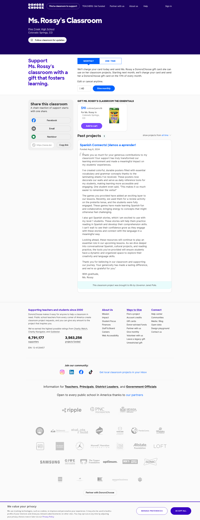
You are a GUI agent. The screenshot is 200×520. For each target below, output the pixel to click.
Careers (106, 332)
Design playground (160, 328)
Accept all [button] (180, 511)
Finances (106, 324)
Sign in (168, 6)
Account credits (134, 317)
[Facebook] (81, 372)
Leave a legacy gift (136, 339)
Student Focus (109, 321)
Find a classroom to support (63, 6)
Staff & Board (108, 328)
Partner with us (117, 6)
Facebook (52, 120)
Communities (157, 317)
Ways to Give (134, 309)
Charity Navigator (36, 331)
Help (145, 6)
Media (154, 321)
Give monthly (133, 332)
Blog (161, 321)
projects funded (73, 339)
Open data (156, 324)
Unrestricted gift (134, 342)
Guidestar (55, 331)
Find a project (133, 314)
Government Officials (141, 386)
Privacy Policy (48, 516)
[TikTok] (91, 372)
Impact (105, 317)
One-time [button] (110, 61)
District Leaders (106, 386)
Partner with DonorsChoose (100, 492)
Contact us (156, 332)
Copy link (63, 145)
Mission (105, 314)
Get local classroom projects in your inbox (123, 372)
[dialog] (100, 511)
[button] (47, 40)
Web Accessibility (110, 335)
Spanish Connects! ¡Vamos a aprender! (108, 145)
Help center (156, 314)
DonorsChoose (36, 6)
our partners (134, 395)
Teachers (71, 386)
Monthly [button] (88, 61)
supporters (36, 339)
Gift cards (131, 321)
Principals (87, 386)
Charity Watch (80, 328)
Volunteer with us (135, 335)
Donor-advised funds (137, 324)
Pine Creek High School (41, 29)
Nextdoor (52, 136)
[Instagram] (62, 372)
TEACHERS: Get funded (93, 6)
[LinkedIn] (71, 372)
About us (133, 6)
